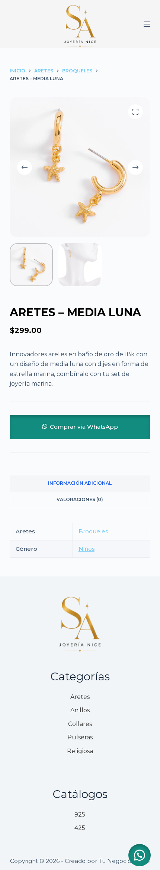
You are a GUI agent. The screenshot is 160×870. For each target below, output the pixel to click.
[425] (79, 828)
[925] (79, 815)
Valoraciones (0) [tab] (80, 499)
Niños (87, 548)
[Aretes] (80, 697)
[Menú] (147, 24)
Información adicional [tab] (80, 483)
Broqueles (93, 531)
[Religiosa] (80, 751)
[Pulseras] (80, 737)
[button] (80, 426)
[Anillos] (80, 710)
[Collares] (80, 724)
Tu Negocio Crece (124, 860)
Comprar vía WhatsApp (84, 426)
